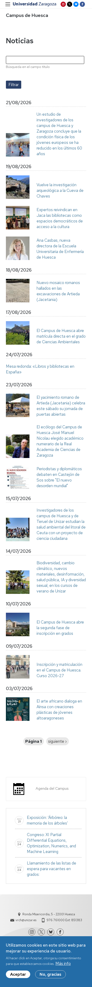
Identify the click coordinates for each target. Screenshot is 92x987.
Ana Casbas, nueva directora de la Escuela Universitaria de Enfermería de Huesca (60, 249)
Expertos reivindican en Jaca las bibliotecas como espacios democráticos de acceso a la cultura (60, 218)
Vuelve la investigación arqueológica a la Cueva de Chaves (60, 190)
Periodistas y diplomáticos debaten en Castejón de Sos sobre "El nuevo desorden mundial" (59, 477)
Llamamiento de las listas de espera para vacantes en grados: (51, 869)
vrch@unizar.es (26, 920)
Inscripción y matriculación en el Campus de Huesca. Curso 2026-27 (59, 670)
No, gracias (50, 974)
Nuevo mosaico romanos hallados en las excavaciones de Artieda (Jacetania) (58, 291)
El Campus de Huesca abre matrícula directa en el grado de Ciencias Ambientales (61, 336)
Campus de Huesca (27, 15)
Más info (63, 963)
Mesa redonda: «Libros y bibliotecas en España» (40, 369)
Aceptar (18, 974)
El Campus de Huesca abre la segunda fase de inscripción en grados (60, 628)
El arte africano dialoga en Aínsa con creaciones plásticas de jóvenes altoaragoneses (59, 710)
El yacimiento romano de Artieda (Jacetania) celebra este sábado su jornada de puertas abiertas (61, 406)
